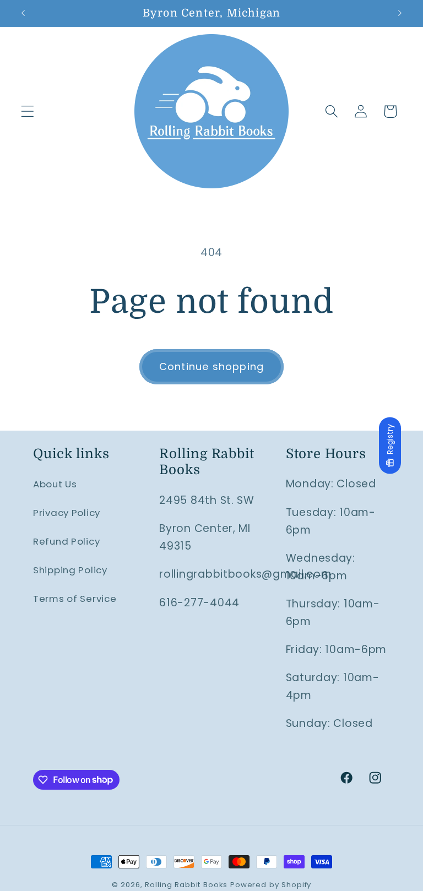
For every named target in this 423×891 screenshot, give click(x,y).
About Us (55, 484)
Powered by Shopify (270, 884)
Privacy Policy (66, 512)
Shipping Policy (70, 570)
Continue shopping (211, 366)
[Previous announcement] (23, 13)
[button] (27, 111)
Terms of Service (75, 598)
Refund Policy (66, 541)
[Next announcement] (400, 13)
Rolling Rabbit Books (186, 884)
